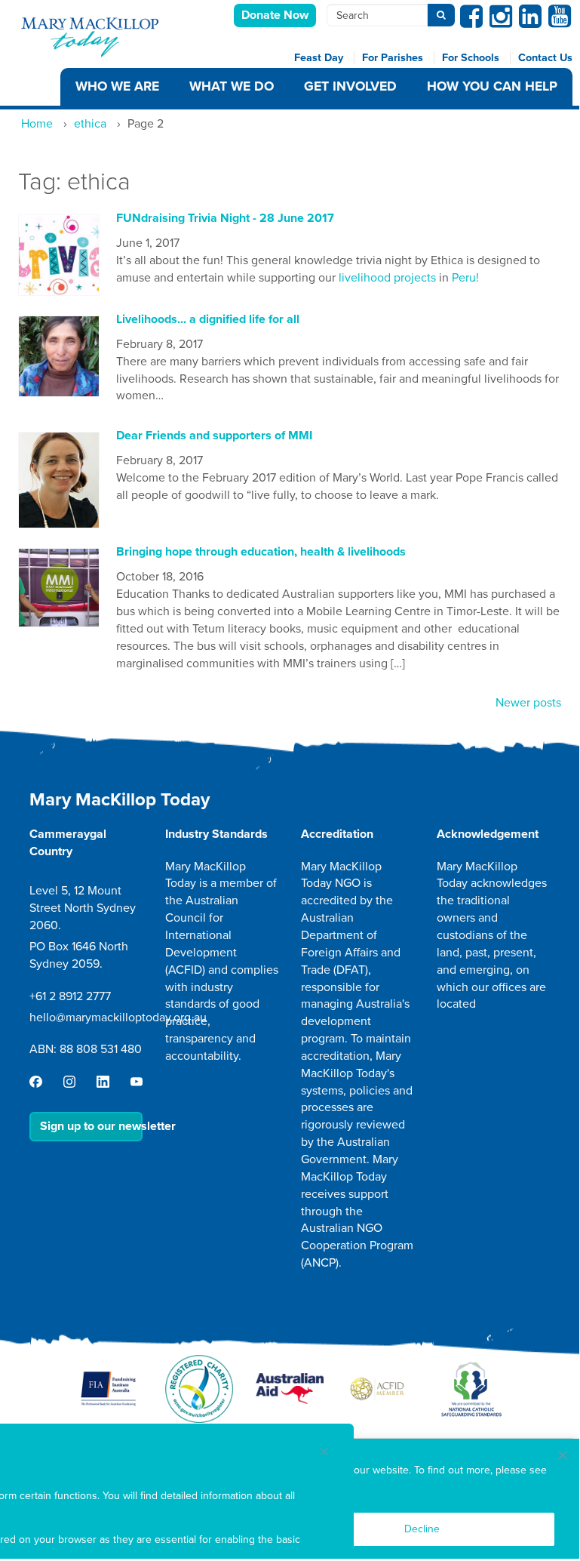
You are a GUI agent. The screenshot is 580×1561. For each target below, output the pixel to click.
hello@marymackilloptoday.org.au (118, 1017)
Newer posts (528, 702)
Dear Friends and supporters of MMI (214, 435)
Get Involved (350, 86)
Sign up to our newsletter (91, 1126)
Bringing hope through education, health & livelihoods (261, 551)
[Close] (563, 1455)
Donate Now (274, 15)
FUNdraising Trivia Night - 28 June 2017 (225, 218)
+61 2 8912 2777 (70, 996)
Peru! (465, 277)
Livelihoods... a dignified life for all (207, 319)
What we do (231, 86)
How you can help (492, 86)
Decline (422, 1529)
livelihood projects (387, 277)
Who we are (117, 86)
